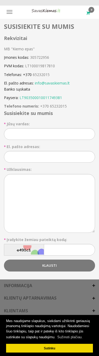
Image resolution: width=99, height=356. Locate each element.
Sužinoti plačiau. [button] (70, 337)
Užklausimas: (19, 169)
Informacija (18, 285)
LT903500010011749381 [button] (41, 97)
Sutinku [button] (49, 348)
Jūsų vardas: (18, 123)
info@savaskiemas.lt (52, 83)
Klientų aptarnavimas (30, 298)
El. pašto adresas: (23, 146)
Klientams (16, 311)
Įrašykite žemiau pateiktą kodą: (37, 239)
